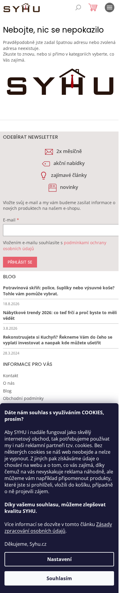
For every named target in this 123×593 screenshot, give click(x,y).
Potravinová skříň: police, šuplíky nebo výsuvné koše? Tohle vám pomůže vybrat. (59, 290)
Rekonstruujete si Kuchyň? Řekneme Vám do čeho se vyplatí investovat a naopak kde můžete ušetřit (57, 340)
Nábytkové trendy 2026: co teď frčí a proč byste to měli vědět (60, 315)
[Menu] (110, 7)
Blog (7, 391)
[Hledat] (78, 7)
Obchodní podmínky (23, 398)
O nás (9, 383)
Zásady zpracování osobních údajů (58, 527)
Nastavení (59, 559)
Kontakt (10, 375)
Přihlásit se (20, 262)
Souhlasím (59, 578)
